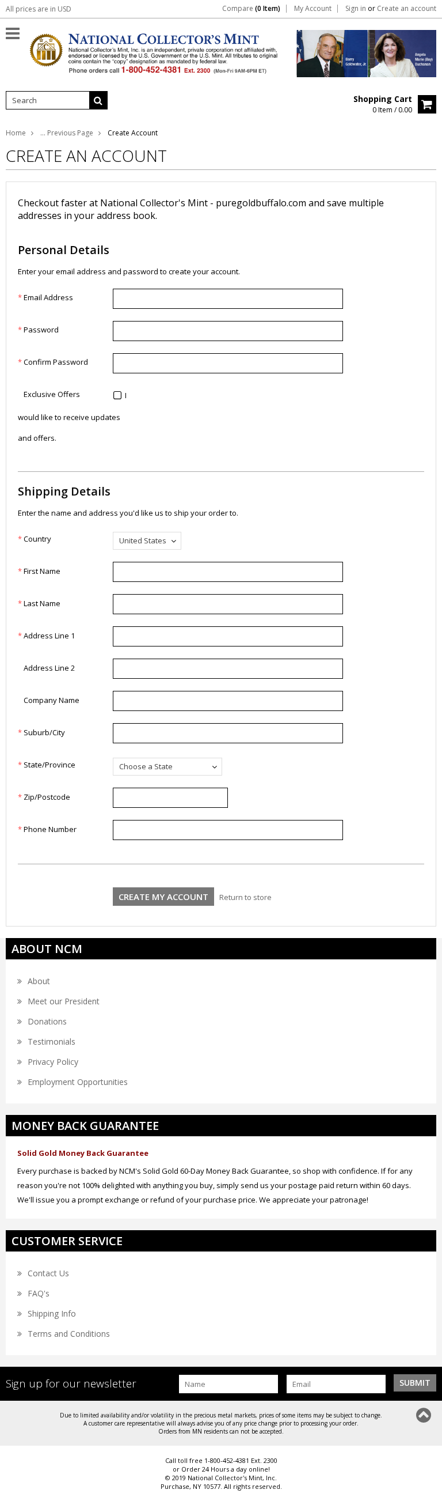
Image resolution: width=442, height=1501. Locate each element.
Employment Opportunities (78, 1081)
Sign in (355, 9)
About (39, 981)
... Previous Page (66, 133)
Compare (251, 9)
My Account (313, 9)
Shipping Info (52, 1313)
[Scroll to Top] (424, 1415)
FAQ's (38, 1293)
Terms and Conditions (69, 1333)
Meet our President (64, 1001)
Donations (47, 1021)
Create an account (406, 9)
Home (16, 133)
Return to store (245, 897)
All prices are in (38, 9)
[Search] (98, 100)
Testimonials (51, 1041)
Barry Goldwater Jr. (319, 50)
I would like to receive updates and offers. (72, 416)
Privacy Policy (53, 1061)
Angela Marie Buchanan (398, 50)
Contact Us (48, 1273)
